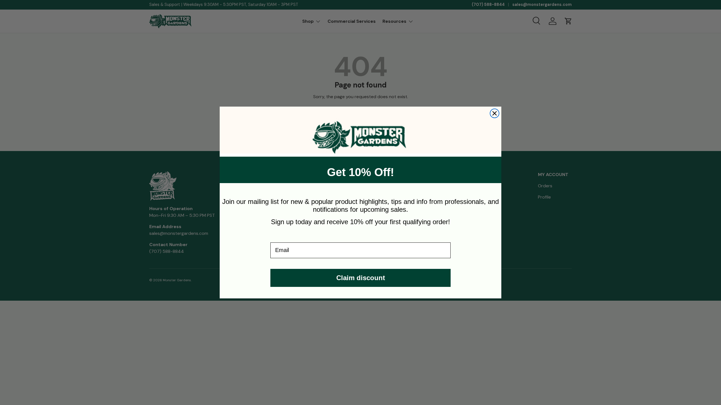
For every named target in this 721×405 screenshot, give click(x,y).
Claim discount (360, 278)
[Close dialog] (494, 113)
